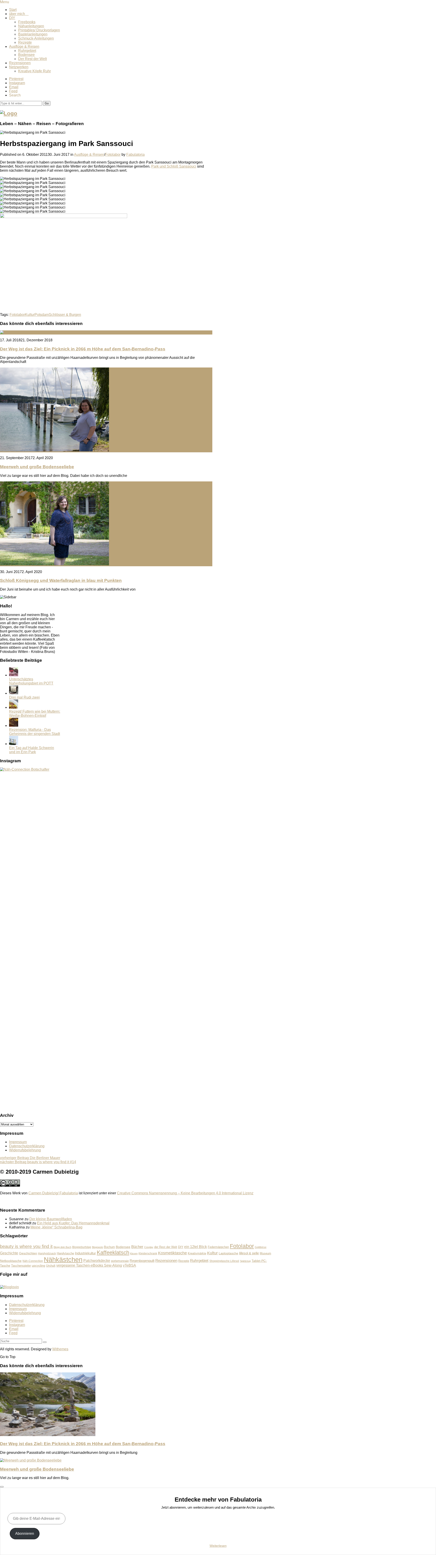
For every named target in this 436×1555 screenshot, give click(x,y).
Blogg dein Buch (62, 1247)
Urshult (50, 1265)
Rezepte (25, 42)
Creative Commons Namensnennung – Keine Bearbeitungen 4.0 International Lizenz (185, 1193)
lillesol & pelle (249, 1253)
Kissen (134, 1253)
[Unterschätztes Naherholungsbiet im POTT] (13, 675)
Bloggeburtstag (81, 1247)
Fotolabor (113, 154)
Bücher (137, 1247)
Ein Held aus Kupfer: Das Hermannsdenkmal (73, 1223)
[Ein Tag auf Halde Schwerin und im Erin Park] (13, 744)
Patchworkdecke (96, 1261)
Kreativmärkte (197, 1253)
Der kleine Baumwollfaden (50, 1219)
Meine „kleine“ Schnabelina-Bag (56, 1227)
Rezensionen (20, 63)
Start (13, 10)
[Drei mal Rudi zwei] (13, 693)
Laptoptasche (228, 1253)
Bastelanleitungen (32, 34)
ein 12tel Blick (195, 1247)
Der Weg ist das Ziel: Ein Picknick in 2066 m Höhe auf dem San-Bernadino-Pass (82, 349)
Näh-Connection (32, 1260)
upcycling (38, 1265)
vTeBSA (129, 1265)
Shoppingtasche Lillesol (224, 1260)
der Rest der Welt (165, 1247)
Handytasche (65, 1253)
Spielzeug (245, 1261)
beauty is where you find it (26, 1246)
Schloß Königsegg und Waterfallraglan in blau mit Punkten (61, 580)
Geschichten (28, 1253)
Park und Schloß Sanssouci (173, 166)
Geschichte (9, 1253)
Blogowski (97, 1247)
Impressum (18, 1142)
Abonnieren (24, 1533)
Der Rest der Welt (32, 59)
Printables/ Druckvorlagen (39, 30)
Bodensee (26, 55)
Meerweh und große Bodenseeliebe (37, 466)
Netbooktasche (11, 1261)
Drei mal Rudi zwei (24, 697)
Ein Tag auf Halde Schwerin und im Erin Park (31, 750)
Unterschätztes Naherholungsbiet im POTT (31, 681)
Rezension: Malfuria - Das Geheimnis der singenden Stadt (34, 732)
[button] (46, 103)
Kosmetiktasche (172, 1253)
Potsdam (42, 315)
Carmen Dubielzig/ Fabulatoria (53, 1193)
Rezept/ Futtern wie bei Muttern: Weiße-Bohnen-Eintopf (34, 713)
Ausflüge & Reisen (24, 46)
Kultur (30, 315)
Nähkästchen (63, 1259)
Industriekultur (85, 1253)
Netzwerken (18, 67)
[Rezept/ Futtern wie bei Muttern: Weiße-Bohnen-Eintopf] (13, 707)
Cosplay (148, 1247)
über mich (19, 14)
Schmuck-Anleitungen (36, 38)
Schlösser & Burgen (65, 315)
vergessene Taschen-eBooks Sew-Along (89, 1265)
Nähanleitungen (31, 26)
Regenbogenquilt (142, 1261)
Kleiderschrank (148, 1253)
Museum (265, 1253)
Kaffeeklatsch (113, 1252)
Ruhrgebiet (27, 51)
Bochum (109, 1247)
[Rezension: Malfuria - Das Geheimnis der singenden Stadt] (13, 725)
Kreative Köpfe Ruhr (34, 71)
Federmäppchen (218, 1247)
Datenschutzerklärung (27, 1146)
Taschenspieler (21, 1265)
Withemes (60, 1349)
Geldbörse (260, 1247)
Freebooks (26, 22)
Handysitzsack (47, 1253)
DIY (12, 18)
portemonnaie (120, 1261)
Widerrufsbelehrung (25, 1150)
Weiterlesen (218, 1545)
